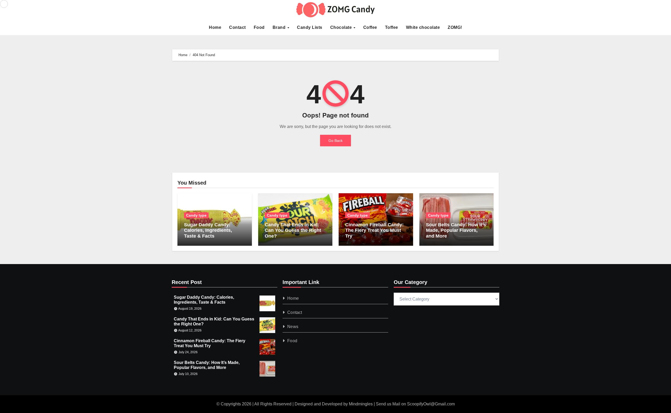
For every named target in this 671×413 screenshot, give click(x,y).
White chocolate (423, 27)
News (293, 326)
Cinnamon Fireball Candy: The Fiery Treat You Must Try (374, 230)
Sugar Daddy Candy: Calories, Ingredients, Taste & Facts (208, 230)
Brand (280, 27)
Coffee (370, 27)
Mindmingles (361, 404)
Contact (237, 27)
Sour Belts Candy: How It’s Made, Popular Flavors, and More (456, 230)
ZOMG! (455, 27)
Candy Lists (309, 27)
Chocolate (341, 27)
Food (259, 27)
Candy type (196, 215)
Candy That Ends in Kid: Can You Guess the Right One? (293, 230)
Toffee (391, 27)
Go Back (335, 140)
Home (215, 27)
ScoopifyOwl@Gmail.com (431, 404)
